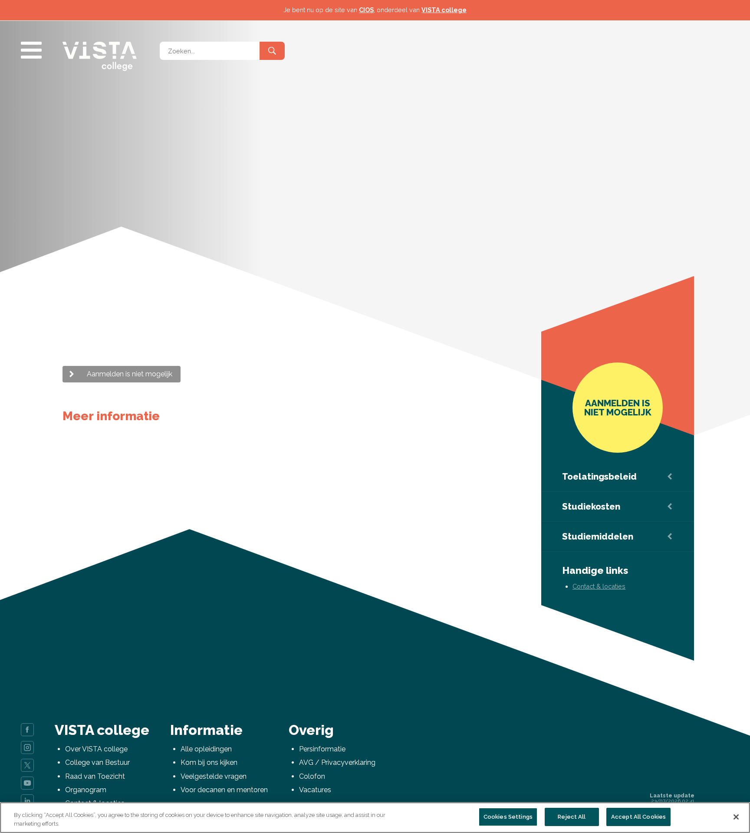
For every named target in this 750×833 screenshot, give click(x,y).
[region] (375, 817)
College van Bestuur (97, 762)
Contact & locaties (598, 586)
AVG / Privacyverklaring (337, 762)
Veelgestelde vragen (214, 776)
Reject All (572, 816)
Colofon (312, 776)
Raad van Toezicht (95, 776)
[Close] (736, 816)
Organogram (85, 790)
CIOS (366, 9)
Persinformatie (322, 749)
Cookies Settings (508, 816)
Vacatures (315, 790)
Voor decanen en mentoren (224, 790)
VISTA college (444, 9)
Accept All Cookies (638, 816)
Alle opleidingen (206, 749)
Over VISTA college (96, 749)
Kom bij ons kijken (209, 762)
